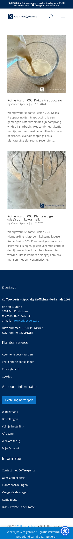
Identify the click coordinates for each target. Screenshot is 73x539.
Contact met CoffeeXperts (18, 470)
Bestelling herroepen (19, 400)
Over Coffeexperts (13, 478)
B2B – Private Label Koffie (18, 507)
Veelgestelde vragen (15, 492)
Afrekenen (8, 433)
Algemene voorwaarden (17, 354)
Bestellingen (10, 419)
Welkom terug (11, 441)
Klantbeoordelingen (15, 485)
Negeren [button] (51, 536)
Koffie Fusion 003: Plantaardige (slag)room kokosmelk (30, 217)
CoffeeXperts (19, 104)
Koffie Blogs (9, 499)
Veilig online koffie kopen (18, 362)
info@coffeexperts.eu (25, 320)
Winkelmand (10, 412)
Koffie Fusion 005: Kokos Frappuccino (34, 100)
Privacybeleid (10, 369)
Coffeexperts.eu (27, 526)
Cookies (7, 376)
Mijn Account (10, 448)
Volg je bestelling (13, 426)
